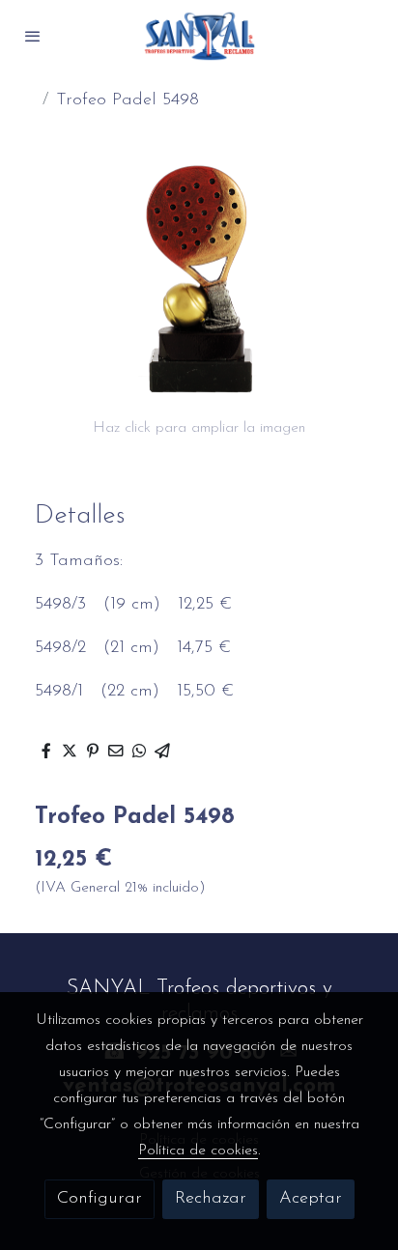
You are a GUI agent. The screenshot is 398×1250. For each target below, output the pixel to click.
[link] (199, 36)
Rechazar (210, 1198)
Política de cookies (198, 1150)
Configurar (99, 1198)
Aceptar (310, 1198)
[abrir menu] (32, 35)
